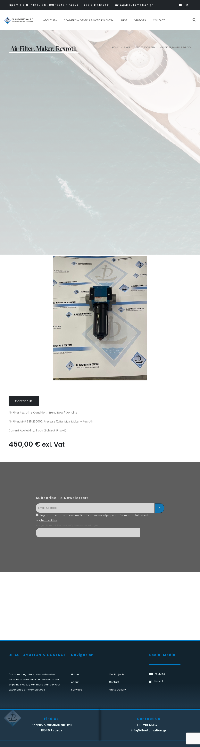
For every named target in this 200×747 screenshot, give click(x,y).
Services (76, 689)
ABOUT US (49, 20)
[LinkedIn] (187, 5)
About (75, 682)
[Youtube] (180, 5)
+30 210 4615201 (97, 5)
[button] (194, 20)
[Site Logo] (16, 20)
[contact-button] (159, 508)
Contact (159, 20)
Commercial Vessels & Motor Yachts (88, 20)
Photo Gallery (117, 689)
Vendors (140, 20)
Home (75, 674)
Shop (124, 20)
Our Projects (116, 674)
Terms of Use (48, 520)
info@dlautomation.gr (134, 5)
